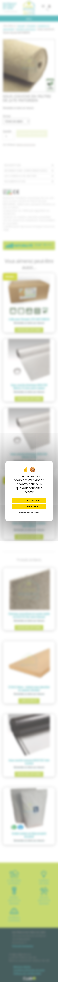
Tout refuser (29, 506)
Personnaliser (29, 512)
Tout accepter (29, 500)
